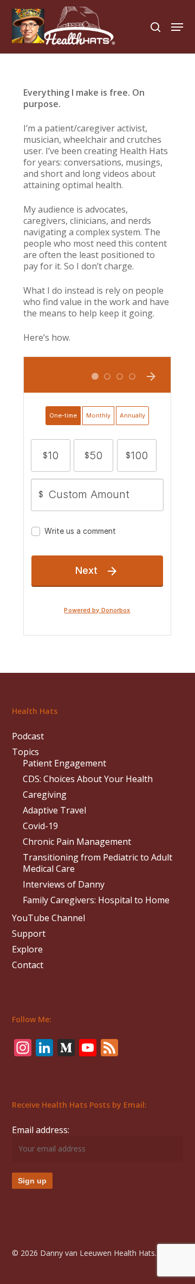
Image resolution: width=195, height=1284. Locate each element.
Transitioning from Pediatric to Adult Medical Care (97, 863)
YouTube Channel (48, 918)
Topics (25, 752)
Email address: (40, 1130)
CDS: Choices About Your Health (88, 779)
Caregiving (45, 794)
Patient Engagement (64, 763)
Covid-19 (40, 826)
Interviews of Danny (64, 884)
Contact (27, 965)
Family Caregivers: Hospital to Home (96, 900)
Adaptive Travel (54, 810)
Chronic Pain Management (77, 842)
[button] (177, 27)
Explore (27, 949)
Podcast (28, 736)
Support (29, 933)
